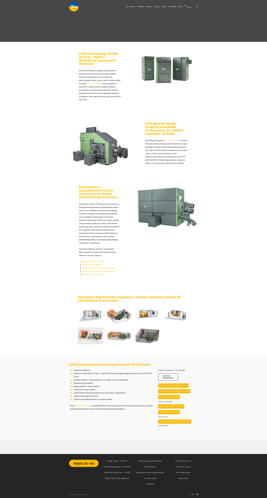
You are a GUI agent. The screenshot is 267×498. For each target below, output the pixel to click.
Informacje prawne (183, 472)
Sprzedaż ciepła (150, 478)
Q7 (87, 495)
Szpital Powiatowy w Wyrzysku (94, 261)
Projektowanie (150, 467)
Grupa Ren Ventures (183, 461)
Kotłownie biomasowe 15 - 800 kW (117, 467)
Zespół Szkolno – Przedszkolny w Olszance (98, 268)
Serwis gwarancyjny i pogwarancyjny (150, 472)
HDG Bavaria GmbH (94, 83)
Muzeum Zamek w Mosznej (92, 274)
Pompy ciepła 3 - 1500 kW (117, 461)
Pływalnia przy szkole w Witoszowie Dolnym (99, 271)
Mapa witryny (183, 478)
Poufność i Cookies (183, 467)
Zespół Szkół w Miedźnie (91, 265)
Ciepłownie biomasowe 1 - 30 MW (117, 472)
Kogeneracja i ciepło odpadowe (117, 478)
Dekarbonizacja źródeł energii (150, 461)
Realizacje (150, 484)
